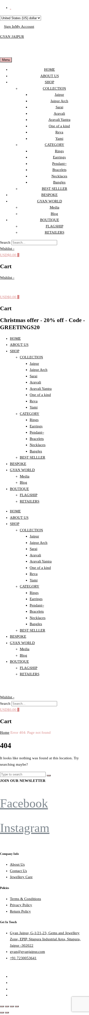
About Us (17, 864)
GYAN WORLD (49, 201)
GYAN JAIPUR (12, 37)
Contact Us (18, 871)
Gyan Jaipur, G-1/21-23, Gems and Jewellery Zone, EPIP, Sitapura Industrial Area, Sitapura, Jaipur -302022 (45, 939)
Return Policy (20, 911)
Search (5, 242)
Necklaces (59, 176)
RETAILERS (54, 232)
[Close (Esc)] (17, 1006)
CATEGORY (54, 145)
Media (54, 207)
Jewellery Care (21, 877)
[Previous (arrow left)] (2, 1012)
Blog (54, 214)
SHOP (49, 82)
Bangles (59, 182)
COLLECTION (54, 88)
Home (4, 732)
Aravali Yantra (59, 120)
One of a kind (59, 126)
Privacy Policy (21, 905)
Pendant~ (59, 164)
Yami (59, 139)
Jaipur (59, 95)
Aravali (59, 113)
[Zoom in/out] (2, 1006)
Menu (6, 60)
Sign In (9, 26)
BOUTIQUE (49, 220)
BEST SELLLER (54, 189)
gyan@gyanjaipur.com (27, 952)
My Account (24, 26)
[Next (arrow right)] (7, 1012)
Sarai (59, 107)
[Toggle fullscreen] (7, 1006)
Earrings (59, 157)
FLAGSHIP (54, 226)
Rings (59, 151)
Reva (59, 132)
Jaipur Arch (59, 101)
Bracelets (59, 170)
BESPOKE (49, 195)
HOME (49, 69)
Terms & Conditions (25, 899)
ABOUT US (49, 76)
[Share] (12, 1006)
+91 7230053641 (23, 958)
